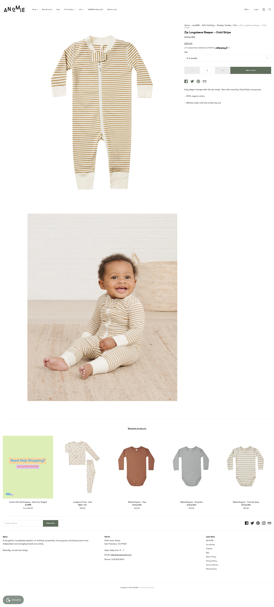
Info (80, 9)
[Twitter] (252, 523)
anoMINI (28, 505)
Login (256, 9)
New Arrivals (47, 9)
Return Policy (211, 557)
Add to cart (251, 70)
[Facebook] (246, 523)
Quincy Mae (189, 37)
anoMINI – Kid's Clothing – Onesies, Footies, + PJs (214, 25)
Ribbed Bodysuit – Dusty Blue (191, 502)
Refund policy (211, 569)
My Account (112, 9)
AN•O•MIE (210, 540)
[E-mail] (269, 523)
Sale (58, 9)
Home (187, 25)
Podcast (209, 549)
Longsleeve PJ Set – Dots (82, 502)
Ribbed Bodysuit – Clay (137, 502)
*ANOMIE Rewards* (95, 9)
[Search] (269, 10)
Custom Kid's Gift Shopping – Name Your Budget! (28, 502)
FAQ (207, 553)
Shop (34, 9)
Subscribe (50, 523)
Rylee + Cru (82, 505)
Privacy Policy (211, 561)
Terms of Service (212, 565)
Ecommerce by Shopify (146, 587)
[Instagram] (263, 523)
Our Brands (210, 545)
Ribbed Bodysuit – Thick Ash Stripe (246, 502)
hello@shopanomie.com (121, 555)
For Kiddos (68, 9)
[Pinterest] (258, 523)
